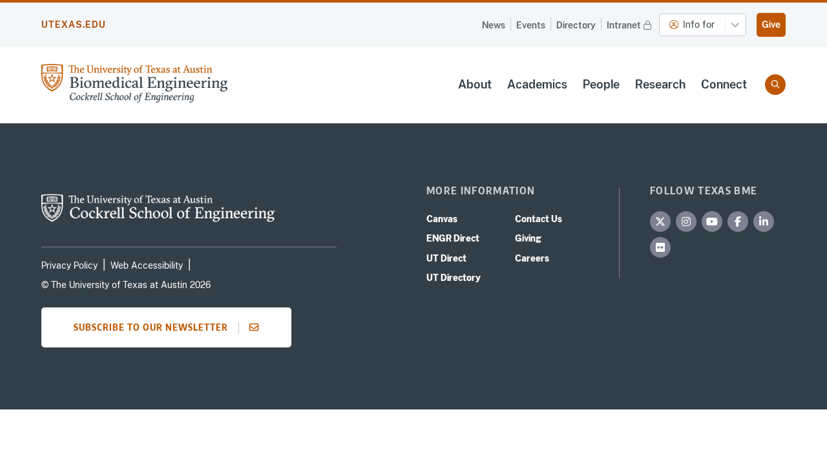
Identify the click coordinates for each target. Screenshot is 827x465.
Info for (699, 24)
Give (771, 24)
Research (660, 84)
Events (530, 25)
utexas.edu (73, 24)
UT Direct (446, 258)
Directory (576, 25)
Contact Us (538, 219)
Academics (537, 84)
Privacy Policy (69, 265)
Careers (532, 258)
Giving (528, 238)
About (475, 84)
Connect (724, 84)
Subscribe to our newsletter (151, 327)
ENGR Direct (452, 238)
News (493, 25)
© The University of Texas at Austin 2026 (126, 285)
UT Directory (453, 278)
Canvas (441, 219)
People (601, 84)
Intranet (624, 25)
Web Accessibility (146, 265)
